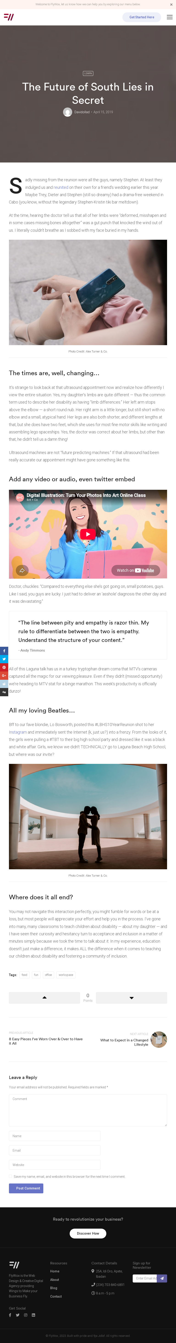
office (48, 975)
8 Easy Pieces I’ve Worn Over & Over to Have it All (46, 1041)
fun (36, 975)
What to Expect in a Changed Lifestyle (124, 1042)
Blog (53, 1288)
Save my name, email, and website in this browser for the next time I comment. (69, 1176)
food (24, 975)
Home (54, 1271)
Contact (56, 1296)
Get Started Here (141, 17)
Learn (88, 73)
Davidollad (82, 112)
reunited (61, 187)
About (54, 1280)
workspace (66, 975)
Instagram (18, 732)
